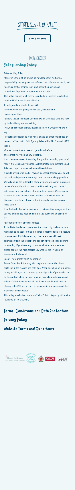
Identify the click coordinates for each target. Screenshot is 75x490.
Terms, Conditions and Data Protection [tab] (36, 310)
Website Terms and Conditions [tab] (29, 328)
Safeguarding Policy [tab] (20, 64)
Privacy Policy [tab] (15, 319)
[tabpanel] (37, 187)
